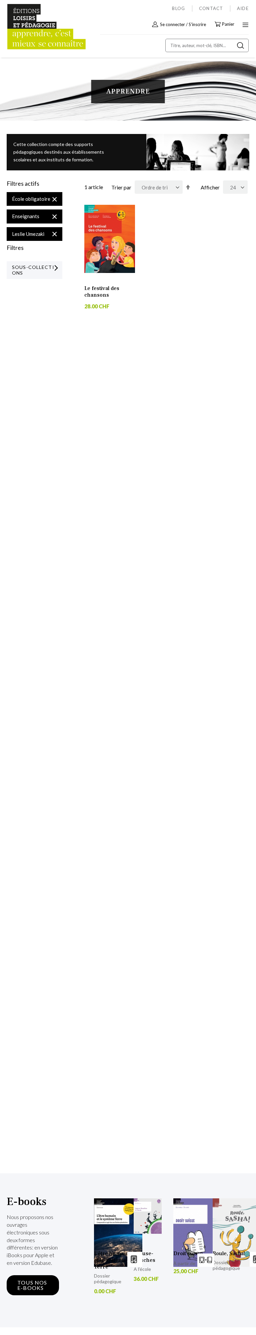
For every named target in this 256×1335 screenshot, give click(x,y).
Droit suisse (188, 1253)
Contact (211, 8)
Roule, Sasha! (229, 1253)
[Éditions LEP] (35, 27)
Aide (243, 8)
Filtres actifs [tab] (23, 183)
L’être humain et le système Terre (111, 1260)
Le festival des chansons (101, 291)
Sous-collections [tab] (33, 270)
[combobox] (207, 45)
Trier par (121, 187)
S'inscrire (197, 24)
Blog (178, 8)
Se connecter (172, 24)
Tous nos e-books (32, 1285)
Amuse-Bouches (144, 1257)
